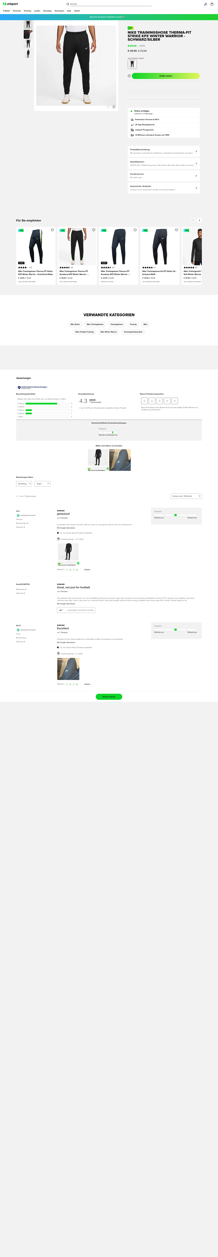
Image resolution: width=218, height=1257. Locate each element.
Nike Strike (75, 324)
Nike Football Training (85, 332)
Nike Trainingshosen (95, 324)
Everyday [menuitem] (47, 11)
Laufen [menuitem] (37, 11)
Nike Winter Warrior (109, 332)
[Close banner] (214, 17)
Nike (145, 324)
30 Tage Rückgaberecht (145, 125)
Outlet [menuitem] (77, 11)
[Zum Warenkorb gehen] (212, 4)
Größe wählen (165, 76)
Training (133, 324)
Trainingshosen (117, 324)
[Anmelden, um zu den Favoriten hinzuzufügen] (129, 75)
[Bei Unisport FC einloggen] (206, 4)
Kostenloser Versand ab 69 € (147, 119)
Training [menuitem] (27, 11)
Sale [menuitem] (69, 11)
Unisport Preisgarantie (144, 130)
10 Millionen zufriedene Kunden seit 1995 (152, 135)
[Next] (199, 220)
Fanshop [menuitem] (17, 11)
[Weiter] (114, 106)
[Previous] (193, 220)
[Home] (10, 4)
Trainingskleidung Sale (133, 332)
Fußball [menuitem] (6, 11)
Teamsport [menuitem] (59, 11)
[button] (28, 34)
